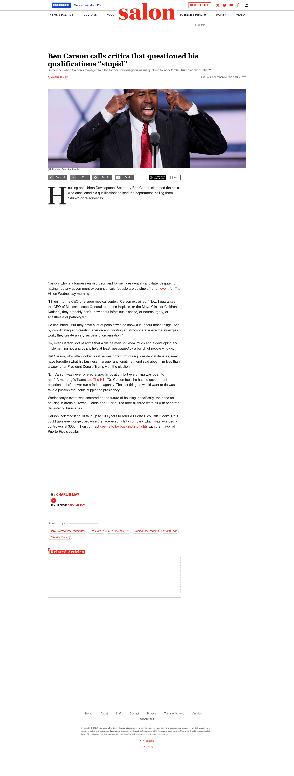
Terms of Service (174, 713)
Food (111, 15)
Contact (134, 713)
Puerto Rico (170, 531)
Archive (197, 713)
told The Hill (95, 380)
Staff (118, 713)
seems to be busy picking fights (123, 426)
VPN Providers (147, 741)
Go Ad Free (147, 719)
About (104, 713)
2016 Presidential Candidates (67, 531)
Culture (90, 15)
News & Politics (62, 15)
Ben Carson (96, 531)
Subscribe (61, 5)
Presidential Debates (146, 531)
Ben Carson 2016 (118, 531)
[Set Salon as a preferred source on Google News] (157, 177)
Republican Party (60, 537)
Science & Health (192, 15)
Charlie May (59, 77)
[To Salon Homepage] (147, 11)
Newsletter (199, 5)
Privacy (151, 713)
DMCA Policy (147, 747)
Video (240, 15)
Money (221, 15)
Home (88, 713)
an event (162, 289)
